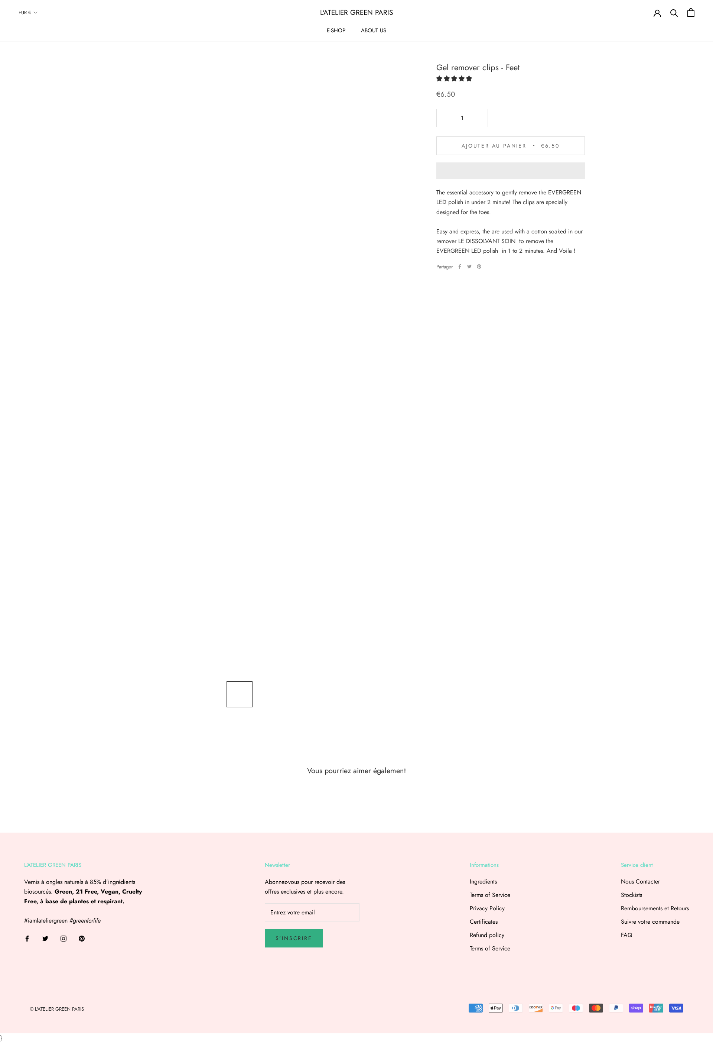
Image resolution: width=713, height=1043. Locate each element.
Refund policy (487, 935)
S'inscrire (294, 938)
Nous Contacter (640, 881)
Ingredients (483, 881)
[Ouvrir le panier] (690, 12)
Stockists (631, 895)
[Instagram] (63, 938)
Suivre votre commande (650, 921)
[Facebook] (460, 266)
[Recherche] (674, 12)
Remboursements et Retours (655, 908)
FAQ (626, 935)
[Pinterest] (479, 266)
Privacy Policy (487, 908)
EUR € (25, 12)
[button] (454, 78)
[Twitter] (469, 266)
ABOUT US (373, 30)
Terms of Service (490, 895)
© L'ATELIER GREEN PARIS (57, 1009)
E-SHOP (336, 30)
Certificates (484, 921)
